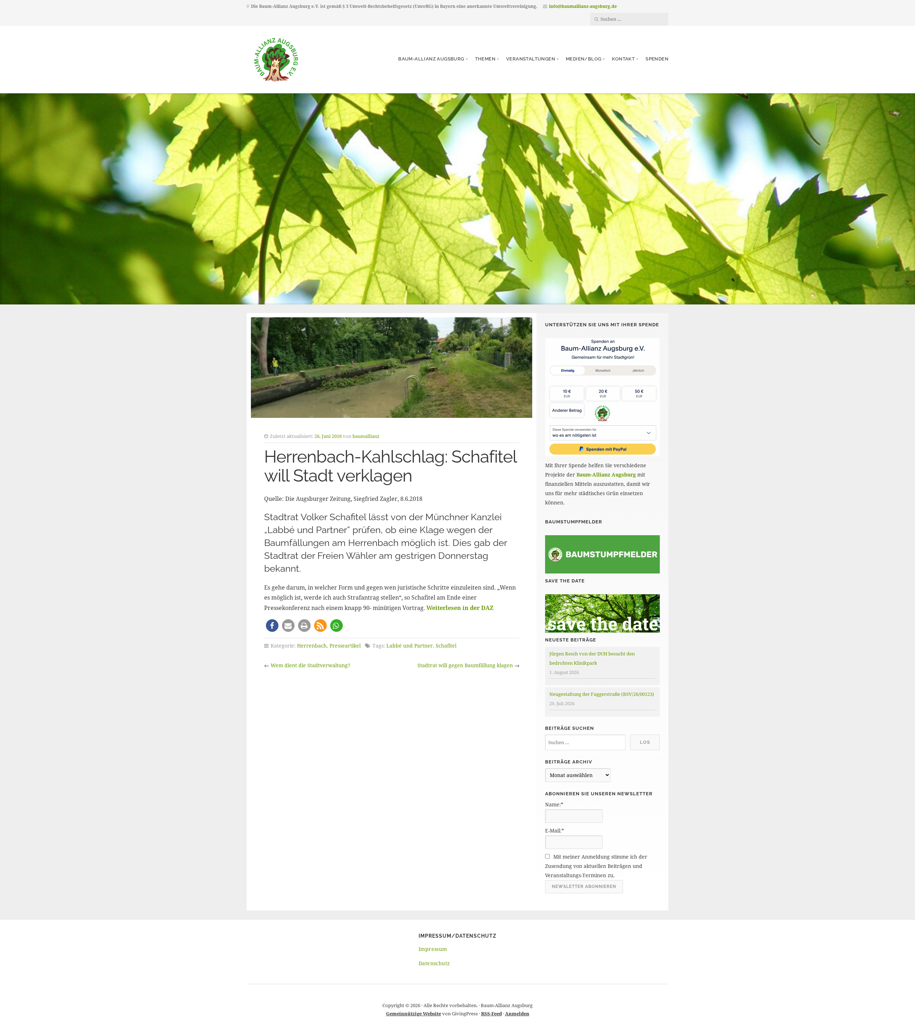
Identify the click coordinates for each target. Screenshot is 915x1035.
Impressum (433, 949)
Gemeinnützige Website (413, 1013)
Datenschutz (434, 963)
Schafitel (446, 645)
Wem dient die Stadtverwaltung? (310, 665)
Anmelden (517, 1013)
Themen (485, 59)
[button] (272, 625)
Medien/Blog (583, 59)
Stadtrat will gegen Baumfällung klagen (465, 665)
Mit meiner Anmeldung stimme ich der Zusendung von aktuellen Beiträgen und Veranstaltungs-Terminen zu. (596, 866)
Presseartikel (345, 645)
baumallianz (366, 436)
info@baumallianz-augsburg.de (583, 6)
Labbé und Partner (409, 645)
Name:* (554, 804)
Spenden (657, 59)
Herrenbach (312, 645)
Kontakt (623, 59)
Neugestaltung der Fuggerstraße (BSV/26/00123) (601, 694)
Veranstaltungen (530, 59)
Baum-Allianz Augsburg (431, 59)
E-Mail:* (554, 830)
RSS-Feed (491, 1013)
